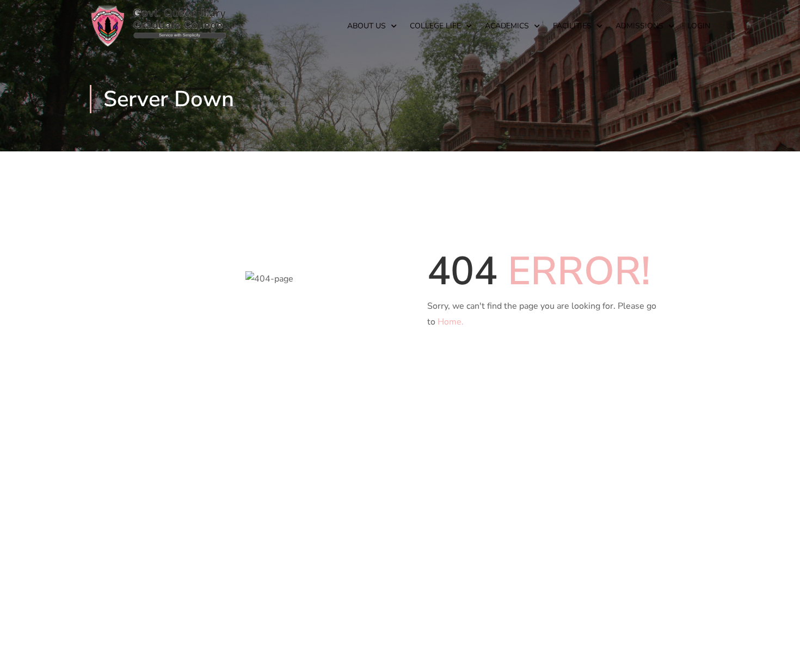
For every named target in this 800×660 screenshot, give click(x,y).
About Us (366, 26)
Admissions (639, 26)
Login (698, 26)
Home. (451, 322)
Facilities (572, 26)
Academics (507, 26)
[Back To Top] (778, 641)
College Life (435, 26)
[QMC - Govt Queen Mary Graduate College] (158, 26)
